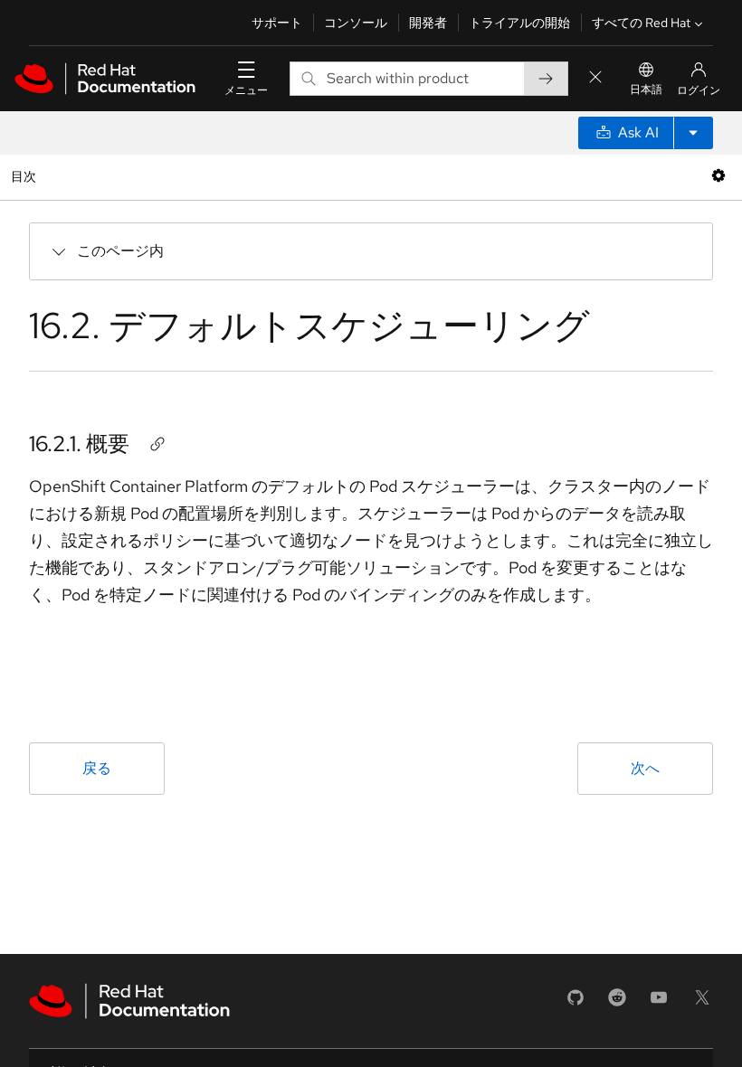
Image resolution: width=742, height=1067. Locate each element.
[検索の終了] (595, 78)
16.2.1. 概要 (79, 444)
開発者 (428, 22)
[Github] (575, 1003)
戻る (96, 768)
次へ (645, 768)
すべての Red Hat (641, 22)
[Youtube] (659, 1003)
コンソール (355, 22)
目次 (26, 175)
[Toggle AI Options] (693, 133)
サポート (277, 22)
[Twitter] (702, 1003)
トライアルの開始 (519, 22)
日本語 (646, 89)
